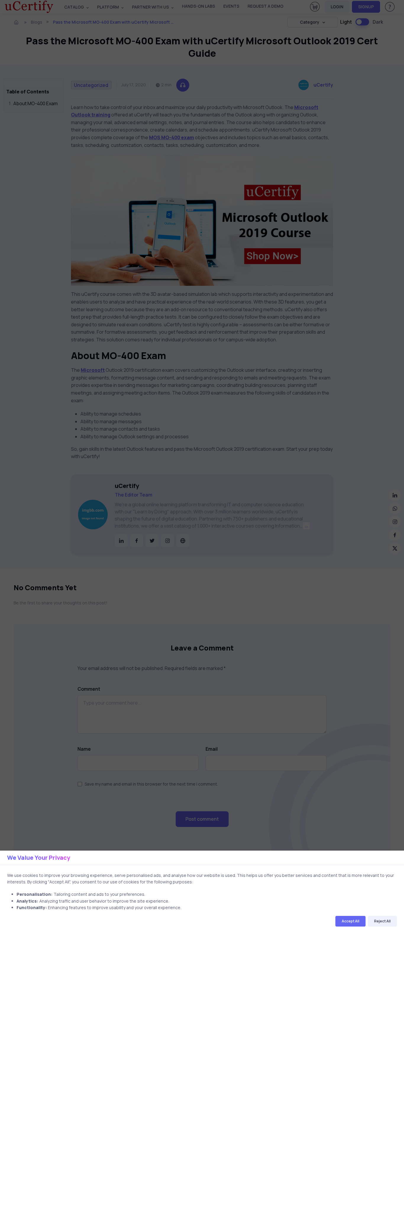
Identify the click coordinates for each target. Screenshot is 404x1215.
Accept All (350, 921)
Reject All (382, 921)
